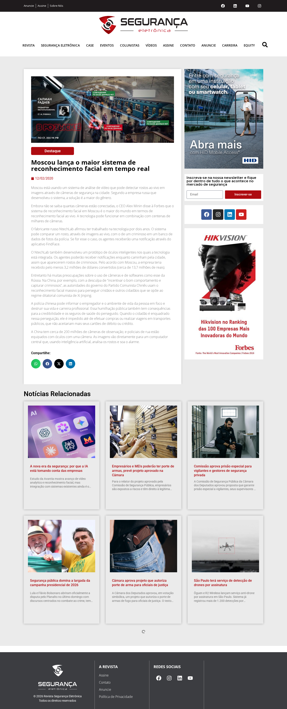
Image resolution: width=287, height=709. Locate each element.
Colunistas (129, 45)
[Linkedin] (235, 6)
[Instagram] (259, 6)
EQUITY (249, 45)
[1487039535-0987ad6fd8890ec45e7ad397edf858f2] (223, 355)
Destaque (53, 151)
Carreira (229, 45)
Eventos (107, 45)
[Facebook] (223, 6)
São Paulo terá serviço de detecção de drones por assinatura (223, 583)
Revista (28, 45)
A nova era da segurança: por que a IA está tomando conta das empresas (59, 468)
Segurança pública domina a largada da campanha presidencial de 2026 (60, 583)
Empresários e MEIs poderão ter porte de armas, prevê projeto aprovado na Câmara (143, 470)
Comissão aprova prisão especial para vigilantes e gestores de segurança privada (223, 470)
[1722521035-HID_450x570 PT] (223, 167)
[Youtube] (247, 6)
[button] (36, 363)
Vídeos (151, 45)
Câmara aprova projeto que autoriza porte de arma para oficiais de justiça (140, 583)
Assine (168, 45)
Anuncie (208, 45)
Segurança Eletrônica (60, 45)
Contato (187, 45)
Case (90, 45)
